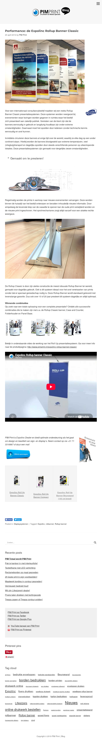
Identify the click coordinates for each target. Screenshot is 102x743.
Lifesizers (21, 703)
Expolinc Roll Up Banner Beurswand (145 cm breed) (65, 495)
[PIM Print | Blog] (51, 14)
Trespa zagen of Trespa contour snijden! (24, 599)
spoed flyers (43, 715)
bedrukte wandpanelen (46, 674)
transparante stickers (11, 720)
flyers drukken (25, 691)
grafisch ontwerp (10, 697)
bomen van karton (10, 681)
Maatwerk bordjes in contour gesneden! (23, 581)
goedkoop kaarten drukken (61, 692)
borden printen (55, 680)
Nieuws (71, 702)
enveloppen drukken (75, 686)
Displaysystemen (21, 524)
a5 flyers (7, 675)
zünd (33, 720)
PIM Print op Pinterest (21, 629)
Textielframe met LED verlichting (20, 567)
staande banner (75, 715)
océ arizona (84, 703)
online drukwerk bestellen (23, 709)
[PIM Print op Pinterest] (9, 629)
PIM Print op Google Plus (19, 619)
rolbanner (50, 524)
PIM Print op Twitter (17, 615)
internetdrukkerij (24, 696)
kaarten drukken (40, 696)
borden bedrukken (32, 680)
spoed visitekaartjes (59, 715)
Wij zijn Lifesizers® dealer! (17, 590)
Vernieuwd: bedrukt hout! (16, 585)
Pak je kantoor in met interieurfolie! (21, 563)
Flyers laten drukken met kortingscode (23, 594)
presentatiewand (84, 709)
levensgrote (8, 704)
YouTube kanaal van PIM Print (25, 625)
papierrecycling (56, 710)
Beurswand (64, 674)
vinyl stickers (25, 720)
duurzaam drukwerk (32, 686)
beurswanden (76, 675)
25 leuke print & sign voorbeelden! (21, 576)
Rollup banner (61, 524)
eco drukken (45, 686)
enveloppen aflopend (58, 686)
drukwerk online (14, 686)
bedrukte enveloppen (24, 674)
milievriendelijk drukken (37, 704)
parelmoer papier (68, 710)
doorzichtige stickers (71, 681)
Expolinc (41, 524)
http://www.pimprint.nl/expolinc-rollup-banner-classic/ (52, 346)
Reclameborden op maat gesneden (21, 572)
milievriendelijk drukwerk (54, 704)
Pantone (45, 710)
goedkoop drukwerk (43, 691)
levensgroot (86, 696)
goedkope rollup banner (83, 691)
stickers (87, 715)
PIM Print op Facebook (18, 612)
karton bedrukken (59, 696)
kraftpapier (74, 696)
